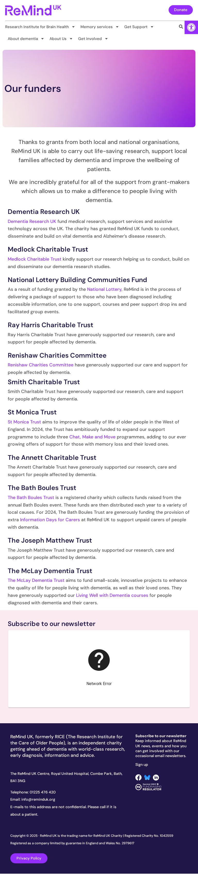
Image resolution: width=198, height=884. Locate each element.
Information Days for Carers (50, 520)
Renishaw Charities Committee (40, 365)
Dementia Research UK (32, 221)
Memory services (96, 26)
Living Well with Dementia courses (112, 595)
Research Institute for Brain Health (37, 26)
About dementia (23, 38)
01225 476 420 (43, 792)
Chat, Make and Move (92, 437)
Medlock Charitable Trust (34, 259)
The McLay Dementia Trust (36, 580)
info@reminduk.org (38, 799)
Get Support (135, 26)
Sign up (141, 764)
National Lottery (104, 289)
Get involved (90, 38)
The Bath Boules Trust (31, 497)
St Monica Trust (24, 422)
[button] (191, 27)
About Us (58, 38)
